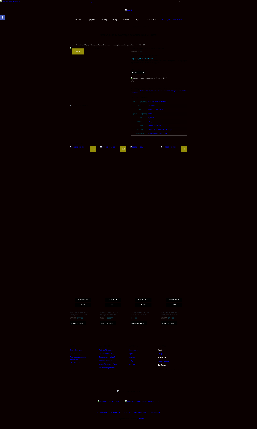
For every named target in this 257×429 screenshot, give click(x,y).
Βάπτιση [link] (131, 357)
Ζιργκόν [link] (151, 118)
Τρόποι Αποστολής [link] (106, 353)
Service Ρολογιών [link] (105, 361)
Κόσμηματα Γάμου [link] (126, 27)
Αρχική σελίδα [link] (74, 45)
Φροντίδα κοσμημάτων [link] (108, 364)
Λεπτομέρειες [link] (82, 300)
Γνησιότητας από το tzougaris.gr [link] (160, 129)
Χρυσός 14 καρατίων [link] (155, 110)
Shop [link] (113, 27)
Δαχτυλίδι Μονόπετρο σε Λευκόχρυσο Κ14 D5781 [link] (170, 313)
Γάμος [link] (118, 27)
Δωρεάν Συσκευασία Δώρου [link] (157, 133)
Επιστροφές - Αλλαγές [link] (107, 357)
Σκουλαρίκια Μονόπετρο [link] (157, 102)
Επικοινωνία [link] (75, 363)
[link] (2, 17)
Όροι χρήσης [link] (75, 353)
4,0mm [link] (150, 125)
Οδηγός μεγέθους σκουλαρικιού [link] (142, 59)
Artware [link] (141, 419)
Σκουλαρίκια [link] (107, 45)
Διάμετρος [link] (158, 125)
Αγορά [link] (82, 305)
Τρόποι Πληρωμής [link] (106, 350)
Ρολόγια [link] (131, 361)
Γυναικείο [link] (151, 106)
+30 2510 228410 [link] (164, 361)
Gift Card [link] (131, 364)
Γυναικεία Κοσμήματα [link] (170, 91)
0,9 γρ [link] (150, 122)
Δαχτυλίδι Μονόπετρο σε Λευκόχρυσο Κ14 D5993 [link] (109, 313)
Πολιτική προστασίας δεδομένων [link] (78, 358)
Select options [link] (77, 323)
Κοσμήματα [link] (133, 350)
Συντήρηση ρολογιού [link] (107, 368)
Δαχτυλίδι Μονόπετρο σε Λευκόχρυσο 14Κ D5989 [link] (140, 313)
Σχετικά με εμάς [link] (76, 350)
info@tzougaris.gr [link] (164, 354)
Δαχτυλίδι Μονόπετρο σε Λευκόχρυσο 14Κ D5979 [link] (79, 313)
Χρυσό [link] (150, 114)
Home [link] (108, 27)
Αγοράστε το (138, 72)
